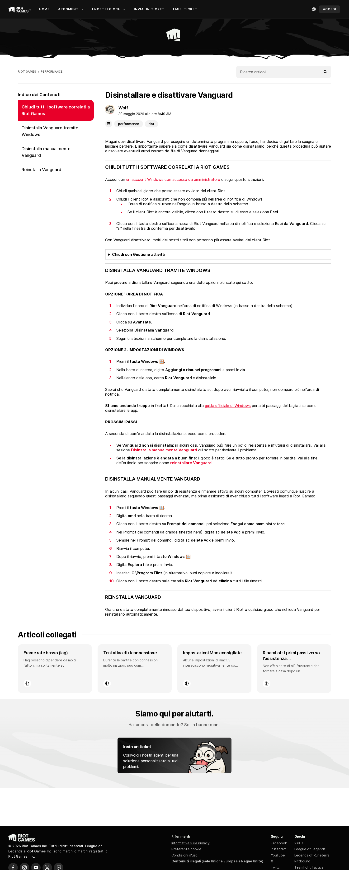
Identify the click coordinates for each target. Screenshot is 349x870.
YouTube (278, 855)
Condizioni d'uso (184, 855)
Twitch (276, 867)
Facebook (279, 843)
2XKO (298, 843)
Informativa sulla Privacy (190, 843)
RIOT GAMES (27, 71)
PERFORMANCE (51, 71)
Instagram (278, 849)
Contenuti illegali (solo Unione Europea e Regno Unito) (217, 861)
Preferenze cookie (186, 849)
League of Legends (309, 849)
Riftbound (302, 861)
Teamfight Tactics (308, 867)
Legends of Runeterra (312, 855)
